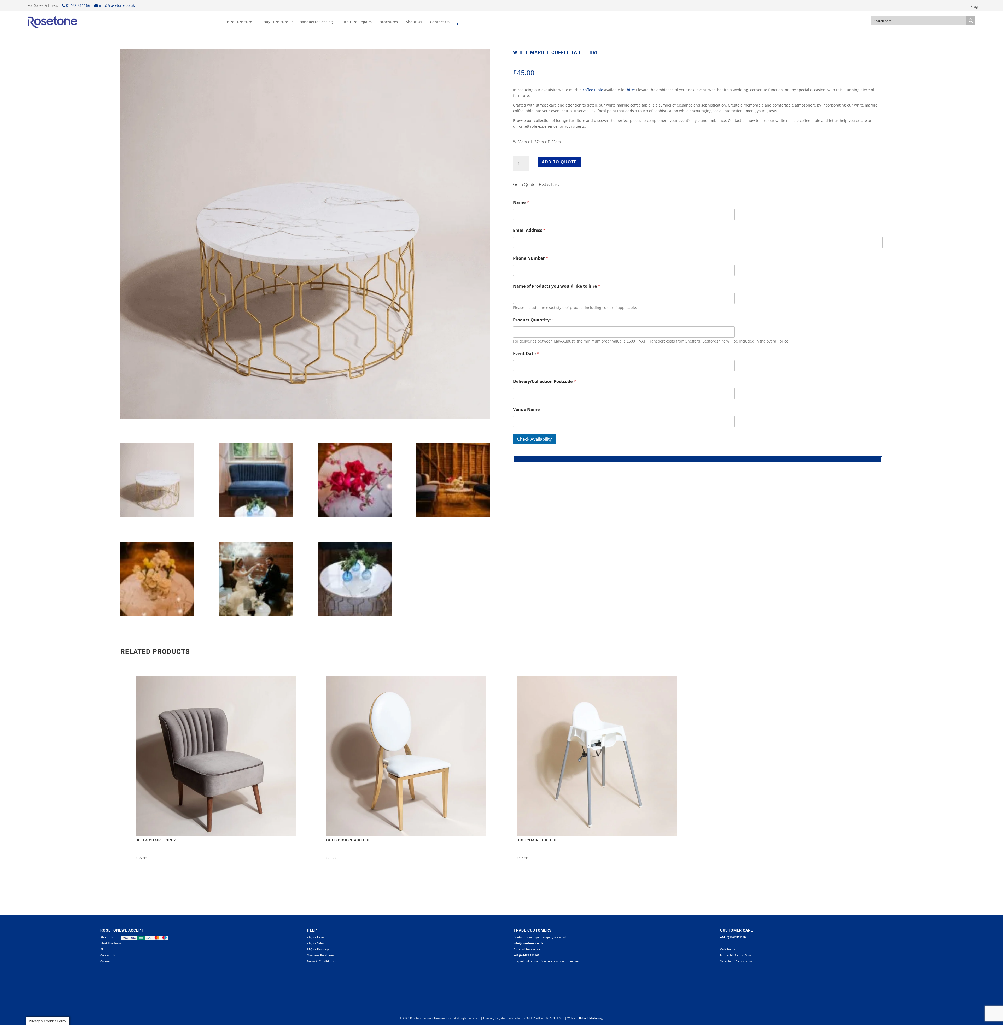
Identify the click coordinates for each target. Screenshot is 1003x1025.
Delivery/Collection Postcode (544, 381)
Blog (974, 7)
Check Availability (534, 439)
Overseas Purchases (320, 955)
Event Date (526, 353)
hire (630, 89)
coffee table (593, 89)
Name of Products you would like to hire (556, 286)
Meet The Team (110, 943)
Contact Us (107, 955)
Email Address (529, 230)
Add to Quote (559, 162)
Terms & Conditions (320, 961)
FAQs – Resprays (318, 949)
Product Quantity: (533, 319)
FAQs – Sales (315, 943)
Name (521, 202)
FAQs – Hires (315, 937)
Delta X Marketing (591, 1018)
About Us (106, 937)
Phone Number (530, 258)
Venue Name (526, 409)
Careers (105, 961)
